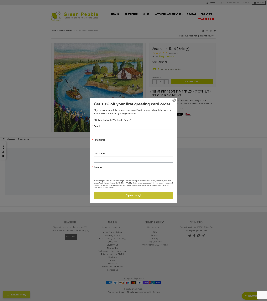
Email (97, 126)
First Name (99, 140)
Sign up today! (133, 195)
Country (98, 167)
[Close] (174, 100)
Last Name (99, 153)
